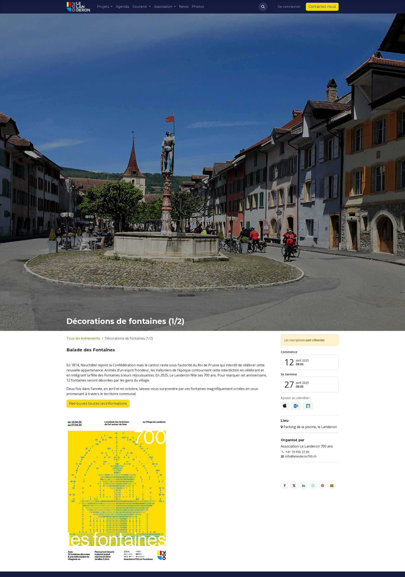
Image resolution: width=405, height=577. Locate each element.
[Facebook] (285, 485)
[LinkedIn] (304, 485)
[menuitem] (104, 7)
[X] (294, 485)
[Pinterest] (322, 485)
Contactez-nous (322, 7)
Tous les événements (83, 338)
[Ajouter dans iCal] (285, 406)
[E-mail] (332, 485)
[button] (263, 6)
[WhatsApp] (313, 485)
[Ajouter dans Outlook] (296, 406)
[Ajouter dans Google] (308, 406)
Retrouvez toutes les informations (98, 404)
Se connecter (289, 7)
